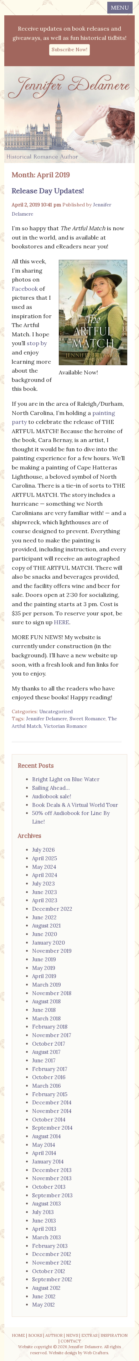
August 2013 (46, 1203)
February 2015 (49, 1094)
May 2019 (43, 968)
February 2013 (50, 1245)
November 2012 (51, 1262)
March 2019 (46, 984)
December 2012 (51, 1254)
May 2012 (43, 1304)
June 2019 (44, 959)
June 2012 (44, 1296)
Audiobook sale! (51, 796)
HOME (18, 1335)
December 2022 (52, 908)
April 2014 (44, 1153)
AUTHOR (54, 1335)
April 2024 (44, 875)
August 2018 (46, 1001)
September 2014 (52, 1127)
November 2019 (52, 950)
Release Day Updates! (48, 190)
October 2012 (48, 1271)
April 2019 (44, 976)
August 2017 (46, 1052)
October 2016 (49, 1077)
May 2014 (43, 1144)
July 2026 (43, 849)
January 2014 (48, 1161)
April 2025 (44, 858)
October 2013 (49, 1186)
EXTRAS (89, 1335)
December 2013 (52, 1170)
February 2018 (49, 1026)
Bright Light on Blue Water (65, 779)
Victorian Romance (65, 726)
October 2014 (49, 1119)
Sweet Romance (87, 718)
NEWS (72, 1335)
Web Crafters (95, 1352)
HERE (61, 622)
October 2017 (48, 1043)
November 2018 (51, 993)
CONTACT (71, 1341)
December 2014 (52, 1102)
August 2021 (46, 925)
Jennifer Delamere (46, 718)
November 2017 (51, 1035)
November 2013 (52, 1178)
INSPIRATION (114, 1335)
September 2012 (52, 1279)
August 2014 (46, 1136)
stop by (37, 343)
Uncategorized (56, 711)
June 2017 (44, 1060)
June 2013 (44, 1220)
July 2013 (43, 1212)
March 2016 (46, 1085)
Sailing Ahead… (51, 787)
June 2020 (44, 934)
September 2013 (52, 1195)
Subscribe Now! (69, 49)
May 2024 (44, 866)
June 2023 (44, 892)
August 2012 (46, 1287)
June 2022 (44, 917)
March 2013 (46, 1237)
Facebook (25, 288)
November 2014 (52, 1111)
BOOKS (35, 1335)
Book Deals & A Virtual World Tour (75, 805)
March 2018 (46, 1018)
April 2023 (44, 900)
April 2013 (44, 1228)
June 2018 (44, 1010)
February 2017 (49, 1069)
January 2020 (48, 942)
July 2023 (43, 883)
